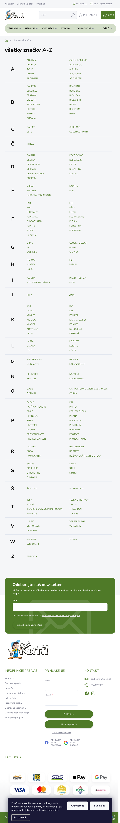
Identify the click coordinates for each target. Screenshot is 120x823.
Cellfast (74, 127)
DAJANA (31, 155)
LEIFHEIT (74, 341)
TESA (29, 499)
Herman (31, 259)
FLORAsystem (34, 221)
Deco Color (76, 155)
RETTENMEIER (76, 446)
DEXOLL (73, 164)
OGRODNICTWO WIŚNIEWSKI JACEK (88, 388)
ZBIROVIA (32, 556)
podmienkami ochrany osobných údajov (60, 615)
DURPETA (32, 178)
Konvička (32, 329)
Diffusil (31, 168)
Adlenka (32, 60)
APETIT (30, 73)
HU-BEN (31, 264)
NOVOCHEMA (76, 378)
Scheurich (33, 468)
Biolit (72, 104)
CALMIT (31, 127)
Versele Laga (77, 521)
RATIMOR (31, 446)
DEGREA (31, 159)
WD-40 (73, 539)
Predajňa (40, 3)
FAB (29, 203)
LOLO (29, 350)
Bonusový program (14, 717)
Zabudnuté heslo (61, 732)
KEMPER (31, 315)
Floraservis (76, 216)
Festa (72, 212)
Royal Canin (34, 455)
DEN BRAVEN (33, 164)
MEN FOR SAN (34, 359)
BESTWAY (32, 95)
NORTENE (74, 374)
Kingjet (31, 324)
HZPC (29, 268)
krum (30, 333)
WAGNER (31, 539)
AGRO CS (31, 64)
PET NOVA (32, 416)
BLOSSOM (74, 109)
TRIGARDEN (75, 508)
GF (28, 247)
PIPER (30, 420)
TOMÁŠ (30, 504)
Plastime (32, 425)
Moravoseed (77, 364)
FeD (71, 203)
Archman (32, 78)
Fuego (30, 230)
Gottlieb (32, 251)
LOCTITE (73, 345)
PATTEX (73, 406)
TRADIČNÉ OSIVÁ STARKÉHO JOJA (44, 508)
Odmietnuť (77, 805)
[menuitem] (13, 28)
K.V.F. (29, 306)
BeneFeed (74, 90)
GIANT (72, 247)
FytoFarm (75, 230)
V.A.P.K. (30, 521)
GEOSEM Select (78, 242)
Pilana (73, 416)
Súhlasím (99, 805)
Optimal (31, 393)
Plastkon (75, 425)
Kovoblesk (75, 329)
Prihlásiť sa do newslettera (29, 624)
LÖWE (72, 350)
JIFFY (29, 294)
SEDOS (30, 463)
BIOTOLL (31, 109)
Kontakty (9, 3)
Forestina (75, 225)
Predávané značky (13, 702)
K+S (71, 306)
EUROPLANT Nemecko (39, 195)
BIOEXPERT (75, 99)
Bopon (31, 113)
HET (71, 259)
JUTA (71, 294)
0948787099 (97, 685)
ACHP (30, 69)
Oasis (30, 388)
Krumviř (74, 333)
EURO (72, 190)
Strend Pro (33, 472)
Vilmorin (32, 530)
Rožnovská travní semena (85, 455)
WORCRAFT (33, 544)
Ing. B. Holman (77, 277)
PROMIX (31, 429)
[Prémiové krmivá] (100, 790)
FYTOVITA (32, 234)
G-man (30, 242)
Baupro (31, 86)
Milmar (73, 359)
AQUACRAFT (76, 73)
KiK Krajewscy (77, 319)
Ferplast (32, 212)
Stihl (72, 468)
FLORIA (73, 221)
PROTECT (74, 434)
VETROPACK (33, 525)
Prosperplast (35, 434)
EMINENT (31, 190)
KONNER (73, 324)
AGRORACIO (75, 64)
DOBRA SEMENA (35, 173)
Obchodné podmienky (15, 707)
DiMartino (75, 168)
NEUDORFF (32, 374)
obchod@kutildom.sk (101, 678)
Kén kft (73, 315)
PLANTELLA (75, 420)
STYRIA (73, 472)
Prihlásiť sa (68, 714)
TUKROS (73, 513)
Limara (31, 345)
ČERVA (30, 144)
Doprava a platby (25, 3)
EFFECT (30, 185)
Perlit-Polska (77, 411)
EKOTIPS (73, 185)
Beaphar (74, 86)
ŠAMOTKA (32, 488)
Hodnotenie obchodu (15, 693)
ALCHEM (73, 69)
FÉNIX (72, 207)
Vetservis (75, 525)
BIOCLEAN (74, 95)
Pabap (30, 402)
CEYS (29, 131)
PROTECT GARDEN (36, 438)
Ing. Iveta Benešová (38, 282)
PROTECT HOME (77, 438)
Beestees (32, 90)
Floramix (32, 216)
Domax (73, 173)
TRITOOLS (32, 513)
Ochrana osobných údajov (17, 712)
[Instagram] (93, 693)
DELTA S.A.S (75, 159)
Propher (74, 429)
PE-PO (30, 411)
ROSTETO (74, 451)
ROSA (30, 451)
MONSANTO (33, 364)
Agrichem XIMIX (78, 60)
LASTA (30, 341)
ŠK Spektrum (76, 488)
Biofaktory (33, 104)
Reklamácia (10, 698)
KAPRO (30, 310)
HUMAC (73, 264)
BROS (72, 113)
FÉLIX (29, 207)
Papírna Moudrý (36, 406)
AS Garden (75, 78)
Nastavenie (20, 817)
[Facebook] (87, 693)
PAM (71, 402)
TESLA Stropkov (79, 499)
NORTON (31, 378)
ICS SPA (31, 277)
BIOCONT (31, 99)
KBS (71, 310)
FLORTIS (31, 225)
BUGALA (31, 118)
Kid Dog (31, 319)
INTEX (72, 282)
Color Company (78, 131)
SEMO (72, 463)
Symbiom (32, 477)
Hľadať (73, 14)
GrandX (73, 251)
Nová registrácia (69, 724)
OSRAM (73, 393)
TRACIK (73, 504)
